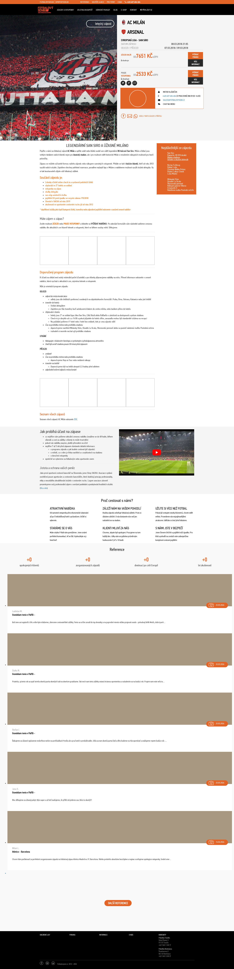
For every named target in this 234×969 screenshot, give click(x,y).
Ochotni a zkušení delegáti (177, 159)
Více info (43, 488)
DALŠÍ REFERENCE (118, 903)
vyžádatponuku (195, 55)
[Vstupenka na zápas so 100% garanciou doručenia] (123, 83)
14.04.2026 (220, 842)
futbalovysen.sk (47, 2)
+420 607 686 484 (133, 2)
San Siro (143, 40)
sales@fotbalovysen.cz (174, 100)
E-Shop (124, 10)
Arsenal (135, 32)
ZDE (75, 419)
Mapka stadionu (173, 157)
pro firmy (111, 2)
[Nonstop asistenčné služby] (128, 83)
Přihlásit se (147, 10)
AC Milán (136, 22)
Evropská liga (129, 40)
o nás (120, 2)
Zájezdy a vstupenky (65, 10)
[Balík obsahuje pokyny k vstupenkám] (134, 83)
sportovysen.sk (62, 2)
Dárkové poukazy (103, 10)
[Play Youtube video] (156, 452)
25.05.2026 (220, 605)
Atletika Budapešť (84, 10)
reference (84, 2)
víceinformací (195, 62)
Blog (115, 10)
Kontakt (133, 10)
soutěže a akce (98, 2)
